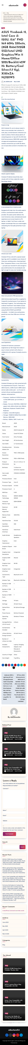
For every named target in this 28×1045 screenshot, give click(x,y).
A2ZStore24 (9, 81)
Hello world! (21, 910)
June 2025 (6, 922)
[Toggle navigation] (2, 5)
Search (5, 842)
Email (5, 815)
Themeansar (14, 1042)
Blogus (22, 1040)
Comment (6, 788)
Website (5, 820)
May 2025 (5, 926)
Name (5, 810)
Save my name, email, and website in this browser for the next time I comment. (14, 829)
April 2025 (5, 930)
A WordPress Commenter (9, 910)
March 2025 (6, 934)
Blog (3, 28)
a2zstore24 (13, 6)
